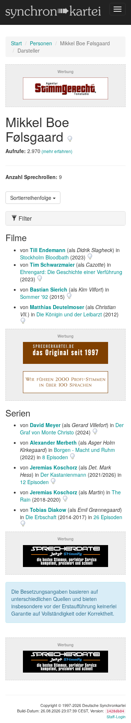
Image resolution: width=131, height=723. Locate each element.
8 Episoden (56, 457)
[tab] (65, 218)
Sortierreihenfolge (31, 197)
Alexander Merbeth (53, 442)
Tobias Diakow (48, 509)
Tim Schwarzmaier (52, 264)
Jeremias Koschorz (53, 467)
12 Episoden (35, 482)
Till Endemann (48, 250)
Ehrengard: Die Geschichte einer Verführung (71, 271)
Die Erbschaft (40, 517)
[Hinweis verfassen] (70, 136)
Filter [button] (24, 218)
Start (16, 43)
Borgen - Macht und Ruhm (84, 449)
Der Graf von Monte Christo (72, 428)
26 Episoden (108, 517)
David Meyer (45, 425)
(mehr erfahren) (56, 151)
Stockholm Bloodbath (44, 257)
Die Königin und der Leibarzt (69, 314)
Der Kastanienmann (63, 474)
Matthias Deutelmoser (57, 307)
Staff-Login (116, 716)
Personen (41, 43)
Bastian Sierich (48, 289)
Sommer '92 (34, 296)
